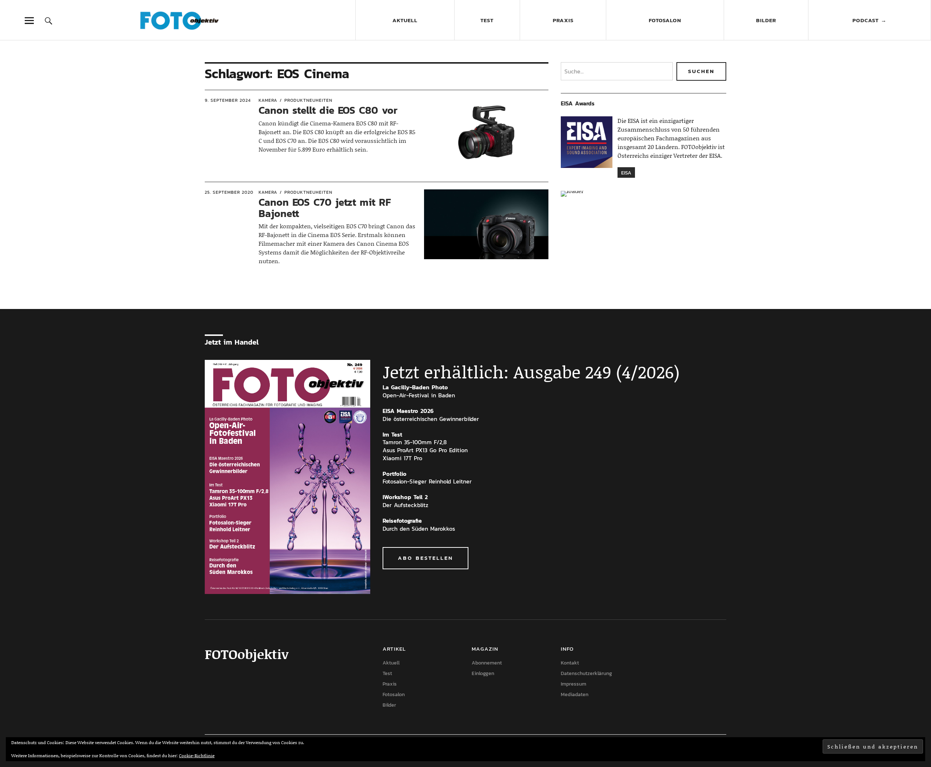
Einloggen (483, 673)
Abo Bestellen (425, 558)
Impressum (573, 684)
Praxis (563, 20)
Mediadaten (574, 694)
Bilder (766, 20)
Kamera (268, 100)
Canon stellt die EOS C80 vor (328, 110)
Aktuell (404, 20)
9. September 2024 (228, 100)
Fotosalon (665, 20)
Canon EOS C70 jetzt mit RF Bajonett (325, 207)
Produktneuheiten (308, 100)
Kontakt (570, 663)
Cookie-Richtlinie (197, 755)
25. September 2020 (229, 192)
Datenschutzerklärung (586, 673)
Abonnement (487, 663)
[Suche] (48, 20)
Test (487, 20)
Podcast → (869, 20)
